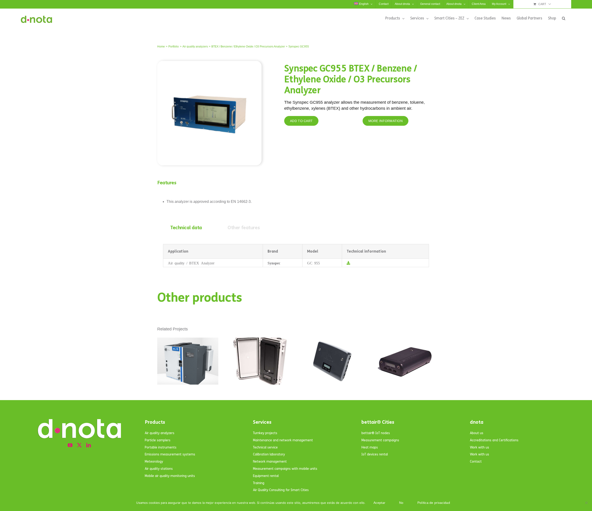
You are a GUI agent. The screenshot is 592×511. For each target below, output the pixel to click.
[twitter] (79, 445)
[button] (563, 18)
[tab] (186, 228)
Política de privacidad (433, 503)
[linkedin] (88, 445)
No (401, 503)
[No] (586, 502)
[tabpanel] (296, 255)
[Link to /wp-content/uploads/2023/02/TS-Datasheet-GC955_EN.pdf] (348, 263)
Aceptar (379, 503)
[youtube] (70, 445)
